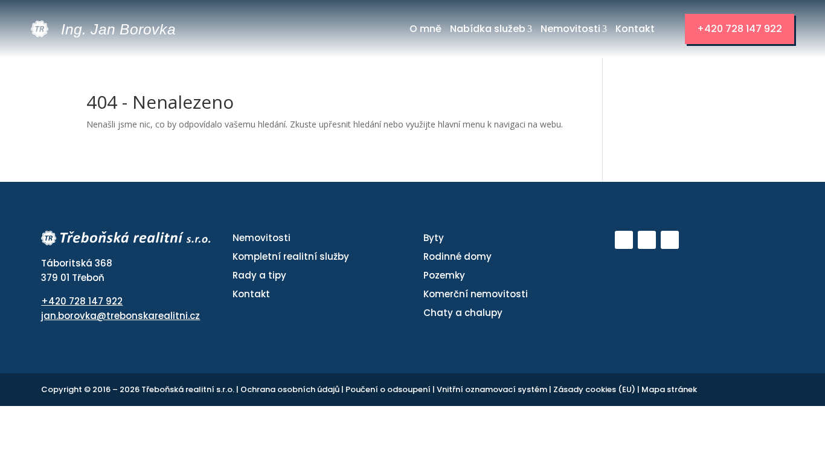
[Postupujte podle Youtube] (624, 240)
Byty (433, 237)
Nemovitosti (570, 29)
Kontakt (635, 29)
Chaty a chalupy (462, 312)
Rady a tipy (259, 275)
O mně (425, 29)
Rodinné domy (457, 256)
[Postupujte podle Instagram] (670, 240)
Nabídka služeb (487, 29)
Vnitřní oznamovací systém (493, 389)
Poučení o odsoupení (388, 389)
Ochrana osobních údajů (290, 389)
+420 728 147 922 (739, 29)
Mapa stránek (669, 389)
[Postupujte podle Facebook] (647, 240)
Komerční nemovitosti (475, 294)
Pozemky (444, 275)
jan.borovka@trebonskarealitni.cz (120, 315)
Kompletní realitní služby (291, 256)
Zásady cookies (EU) (595, 389)
